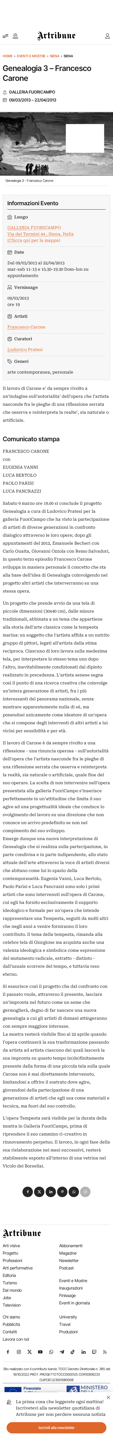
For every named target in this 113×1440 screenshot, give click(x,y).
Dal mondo (12, 1290)
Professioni (12, 1260)
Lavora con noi (16, 1339)
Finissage (67, 1295)
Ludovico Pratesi (25, 349)
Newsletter (69, 1260)
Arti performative (18, 1268)
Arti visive (11, 1245)
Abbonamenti (71, 1245)
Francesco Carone (26, 327)
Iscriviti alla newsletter (57, 1427)
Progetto (10, 1253)
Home (8, 56)
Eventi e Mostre (31, 56)
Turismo (10, 1282)
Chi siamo (11, 1317)
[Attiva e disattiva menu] (5, 36)
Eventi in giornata (74, 1302)
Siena (54, 56)
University (68, 1317)
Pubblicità (11, 1324)
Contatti (10, 1331)
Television (12, 1305)
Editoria (9, 1275)
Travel (64, 1324)
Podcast (66, 1268)
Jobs (7, 1297)
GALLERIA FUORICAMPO (32, 92)
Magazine (68, 1253)
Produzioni (68, 1331)
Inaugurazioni (71, 1288)
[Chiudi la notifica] (108, 1396)
